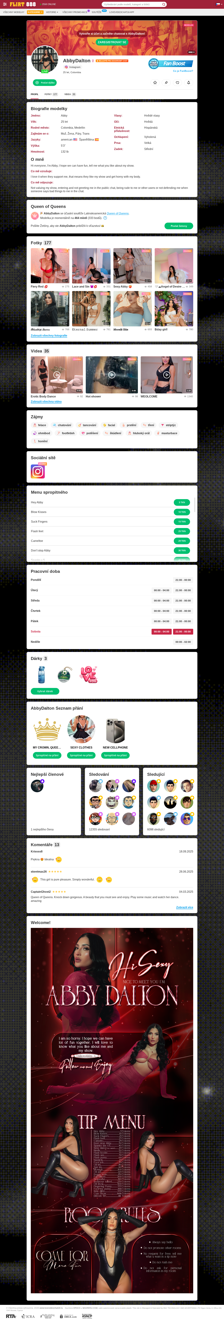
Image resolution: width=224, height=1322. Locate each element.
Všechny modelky (13, 12)
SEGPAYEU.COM (89, 1308)
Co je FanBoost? (183, 70)
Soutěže (97, 12)
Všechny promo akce (74, 12)
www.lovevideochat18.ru (51, 1308)
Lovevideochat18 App (121, 12)
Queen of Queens (118, 213)
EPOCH (77, 1308)
